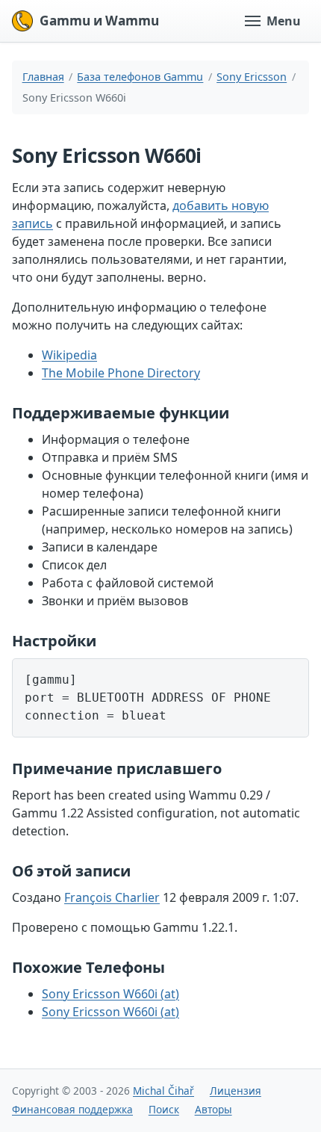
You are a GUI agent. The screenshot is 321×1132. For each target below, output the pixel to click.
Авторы (213, 1109)
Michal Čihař (163, 1090)
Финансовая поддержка (72, 1109)
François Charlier (112, 897)
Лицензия (235, 1090)
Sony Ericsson (251, 76)
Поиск (164, 1109)
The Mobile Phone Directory (121, 373)
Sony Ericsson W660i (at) (110, 994)
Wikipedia (69, 355)
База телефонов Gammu (140, 76)
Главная (43, 76)
